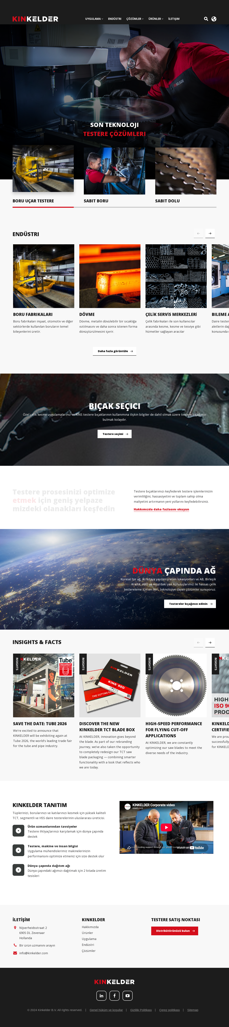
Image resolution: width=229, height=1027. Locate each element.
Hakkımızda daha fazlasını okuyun (161, 509)
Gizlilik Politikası (141, 1010)
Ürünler (87, 933)
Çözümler (89, 951)
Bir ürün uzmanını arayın (37, 945)
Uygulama (89, 939)
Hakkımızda (90, 927)
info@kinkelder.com (33, 953)
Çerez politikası (169, 1010)
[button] (210, 233)
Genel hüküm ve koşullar (106, 1010)
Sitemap (192, 1010)
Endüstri (88, 945)
